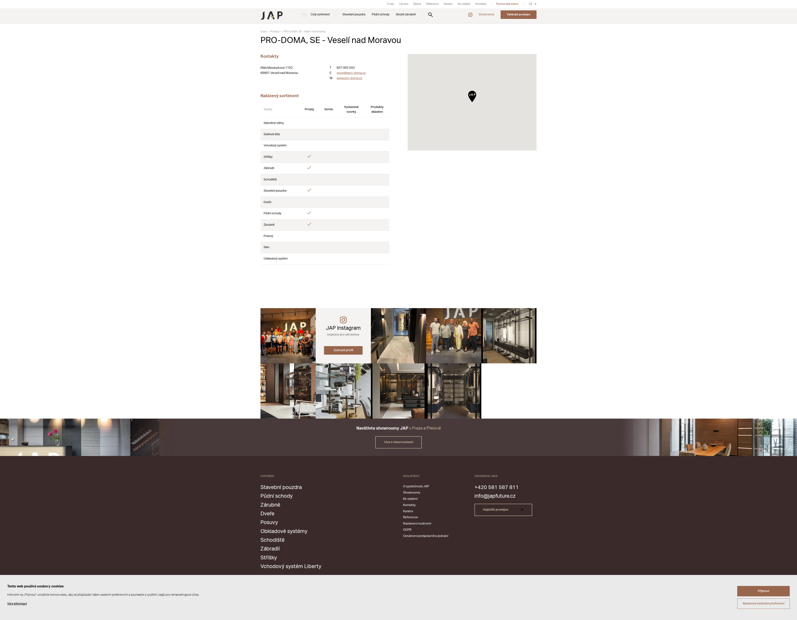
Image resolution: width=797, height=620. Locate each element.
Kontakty (481, 4)
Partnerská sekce (507, 4)
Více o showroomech (398, 442)
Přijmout (763, 591)
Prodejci (275, 31)
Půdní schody (380, 14)
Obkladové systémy (283, 531)
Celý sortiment (320, 14)
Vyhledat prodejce (518, 14)
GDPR (407, 529)
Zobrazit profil (343, 350)
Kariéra (448, 4)
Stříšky (268, 557)
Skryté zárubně (406, 14)
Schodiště (272, 540)
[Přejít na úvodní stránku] (271, 15)
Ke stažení (464, 4)
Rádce (417, 4)
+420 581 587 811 (496, 487)
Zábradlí (270, 548)
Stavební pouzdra (353, 14)
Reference (432, 4)
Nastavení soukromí (417, 523)
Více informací (17, 603)
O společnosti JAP (416, 486)
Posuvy (269, 522)
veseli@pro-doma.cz (351, 73)
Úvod (263, 31)
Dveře (267, 513)
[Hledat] (430, 14)
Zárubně (270, 505)
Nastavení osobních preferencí (763, 603)
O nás (390, 4)
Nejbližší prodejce (496, 509)
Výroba (403, 4)
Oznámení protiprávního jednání (425, 536)
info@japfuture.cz (495, 496)
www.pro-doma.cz (349, 78)
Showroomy (486, 14)
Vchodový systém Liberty (290, 566)
